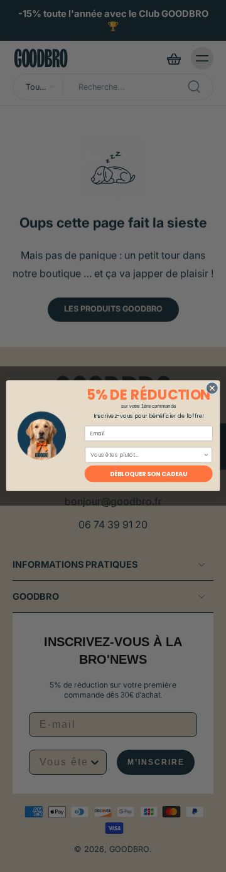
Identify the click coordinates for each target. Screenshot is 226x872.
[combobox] (146, 455)
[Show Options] (206, 455)
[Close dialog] (212, 388)
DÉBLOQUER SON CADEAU (148, 474)
